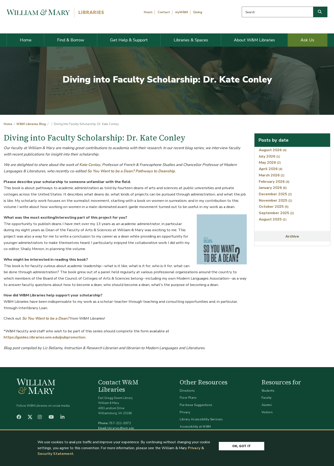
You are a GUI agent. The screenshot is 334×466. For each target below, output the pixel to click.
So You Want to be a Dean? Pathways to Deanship (131, 171)
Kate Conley (89, 164)
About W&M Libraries (254, 40)
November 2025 (275, 200)
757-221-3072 (120, 423)
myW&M (181, 12)
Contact (164, 12)
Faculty (267, 398)
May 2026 (270, 162)
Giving (197, 12)
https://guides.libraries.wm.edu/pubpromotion (44, 337)
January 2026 (273, 187)
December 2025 (275, 194)
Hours (148, 12)
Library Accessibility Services (201, 419)
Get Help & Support (129, 40)
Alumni (267, 405)
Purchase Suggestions (196, 405)
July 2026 (269, 156)
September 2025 (276, 212)
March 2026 (271, 175)
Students (268, 390)
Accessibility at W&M (195, 426)
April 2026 (270, 168)
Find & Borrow (70, 40)
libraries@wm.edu (120, 428)
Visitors (267, 412)
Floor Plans (188, 398)
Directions (187, 390)
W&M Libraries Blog (31, 124)
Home (25, 40)
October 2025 (274, 206)
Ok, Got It (241, 446)
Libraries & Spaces (191, 40)
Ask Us (307, 40)
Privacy (185, 412)
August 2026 (273, 150)
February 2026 (274, 181)
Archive (292, 236)
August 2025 (273, 219)
